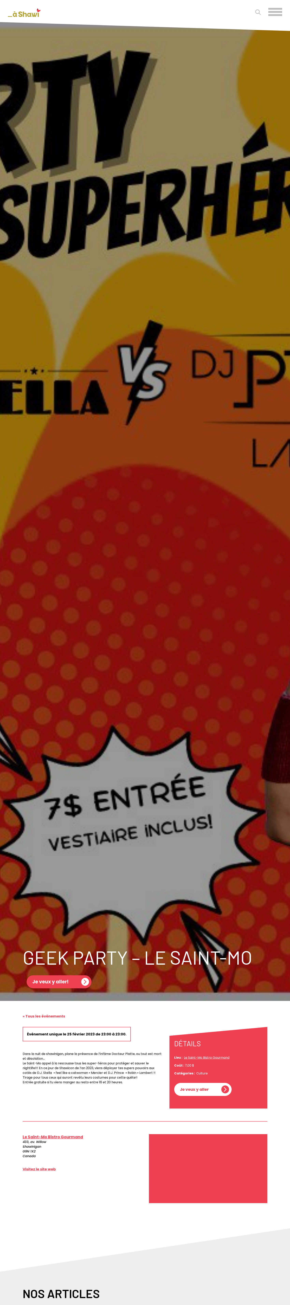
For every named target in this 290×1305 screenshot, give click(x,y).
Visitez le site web (39, 1169)
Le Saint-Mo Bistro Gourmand (206, 1057)
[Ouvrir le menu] (275, 12)
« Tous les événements (44, 1016)
